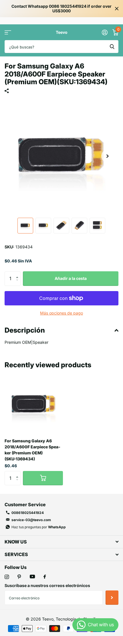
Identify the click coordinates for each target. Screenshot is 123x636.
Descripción (25, 330)
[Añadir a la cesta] (43, 478)
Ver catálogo (8, 32)
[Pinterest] (19, 577)
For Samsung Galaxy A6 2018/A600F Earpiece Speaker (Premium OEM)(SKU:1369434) (32, 449)
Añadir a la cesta (71, 278)
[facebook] (44, 577)
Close (116, 8)
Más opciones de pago (61, 313)
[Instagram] (7, 577)
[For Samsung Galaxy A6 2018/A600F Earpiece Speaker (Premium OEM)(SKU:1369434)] (34, 404)
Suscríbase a (112, 597)
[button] (107, 156)
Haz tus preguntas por (38, 527)
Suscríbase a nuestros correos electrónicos (47, 585)
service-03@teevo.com (31, 520)
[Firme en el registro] (105, 32)
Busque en (112, 46)
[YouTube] (32, 577)
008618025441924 (27, 513)
